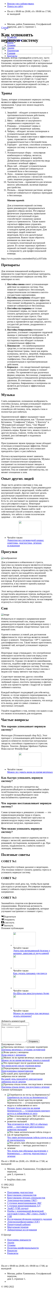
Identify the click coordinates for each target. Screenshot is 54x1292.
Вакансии (12, 1250)
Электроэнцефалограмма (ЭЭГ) (23, 1221)
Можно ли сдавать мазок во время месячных (30, 772)
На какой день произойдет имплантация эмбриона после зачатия (21, 1080)
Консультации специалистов (21, 1195)
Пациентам (13, 50)
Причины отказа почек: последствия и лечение (25, 1087)
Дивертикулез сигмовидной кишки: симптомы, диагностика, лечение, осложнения (25, 543)
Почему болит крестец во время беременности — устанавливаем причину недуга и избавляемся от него (28, 1111)
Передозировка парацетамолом (17, 1071)
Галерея (11, 53)
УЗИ (9, 1216)
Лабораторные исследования (22, 1229)
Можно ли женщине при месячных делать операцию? (31, 1014)
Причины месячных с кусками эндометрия (23, 1049)
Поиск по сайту (15, 6)
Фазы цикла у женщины (13, 1055)
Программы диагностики (20, 1192)
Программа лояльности (19, 1240)
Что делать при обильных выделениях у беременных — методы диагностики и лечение (27, 1153)
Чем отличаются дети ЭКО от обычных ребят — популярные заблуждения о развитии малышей (27, 1127)
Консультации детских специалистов (26, 1197)
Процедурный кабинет (19, 1224)
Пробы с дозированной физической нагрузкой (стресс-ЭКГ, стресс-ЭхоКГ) (26, 1212)
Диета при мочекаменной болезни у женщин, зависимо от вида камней (31, 952)
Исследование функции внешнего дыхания (29, 1219)
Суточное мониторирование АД (23, 1205)
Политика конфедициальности (23, 1248)
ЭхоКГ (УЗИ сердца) (17, 1208)
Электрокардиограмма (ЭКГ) (22, 1200)
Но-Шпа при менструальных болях (31, 993)
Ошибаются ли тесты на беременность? (27, 1097)
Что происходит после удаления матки (21, 1065)
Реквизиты (12, 1253)
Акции (10, 48)
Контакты (12, 56)
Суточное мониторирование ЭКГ (24, 1203)
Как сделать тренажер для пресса (30, 973)
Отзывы (11, 45)
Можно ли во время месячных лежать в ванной (25, 1060)
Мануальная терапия (17, 1227)
